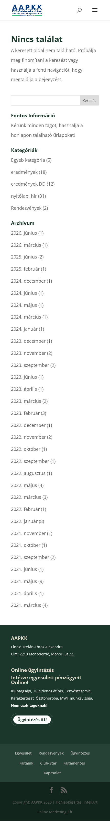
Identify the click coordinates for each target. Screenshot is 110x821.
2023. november (28, 353)
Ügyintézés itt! (32, 719)
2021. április (24, 593)
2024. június (24, 293)
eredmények (24, 172)
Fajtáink (26, 763)
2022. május (24, 485)
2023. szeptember (30, 365)
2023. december (28, 341)
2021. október (25, 545)
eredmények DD (28, 184)
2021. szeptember (30, 557)
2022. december (28, 425)
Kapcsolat (52, 772)
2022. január (24, 521)
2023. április (24, 389)
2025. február (25, 269)
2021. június (24, 569)
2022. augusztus (28, 473)
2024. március (26, 317)
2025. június (24, 257)
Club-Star (48, 763)
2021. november (28, 533)
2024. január (24, 329)
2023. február (25, 413)
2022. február (25, 509)
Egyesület (23, 753)
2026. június (24, 233)
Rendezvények (26, 208)
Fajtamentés (74, 763)
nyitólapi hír (24, 196)
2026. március (26, 245)
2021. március (26, 605)
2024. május (24, 305)
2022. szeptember (30, 461)
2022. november (28, 437)
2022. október (25, 449)
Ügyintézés (80, 753)
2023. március (26, 401)
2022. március (26, 497)
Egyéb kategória (28, 160)
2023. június (24, 377)
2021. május (24, 581)
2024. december (28, 281)
